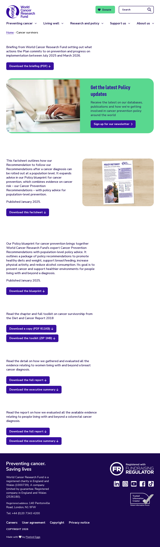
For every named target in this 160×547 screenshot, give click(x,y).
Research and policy (84, 23)
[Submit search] (149, 9)
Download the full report (26, 380)
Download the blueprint (25, 291)
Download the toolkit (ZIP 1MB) (30, 338)
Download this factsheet (26, 212)
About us (143, 23)
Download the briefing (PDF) (28, 66)
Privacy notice (79, 523)
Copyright (57, 523)
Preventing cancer (19, 23)
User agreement (33, 523)
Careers (12, 523)
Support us (118, 23)
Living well (51, 23)
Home (10, 32)
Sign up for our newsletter (111, 124)
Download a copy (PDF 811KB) (29, 329)
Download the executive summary (32, 389)
